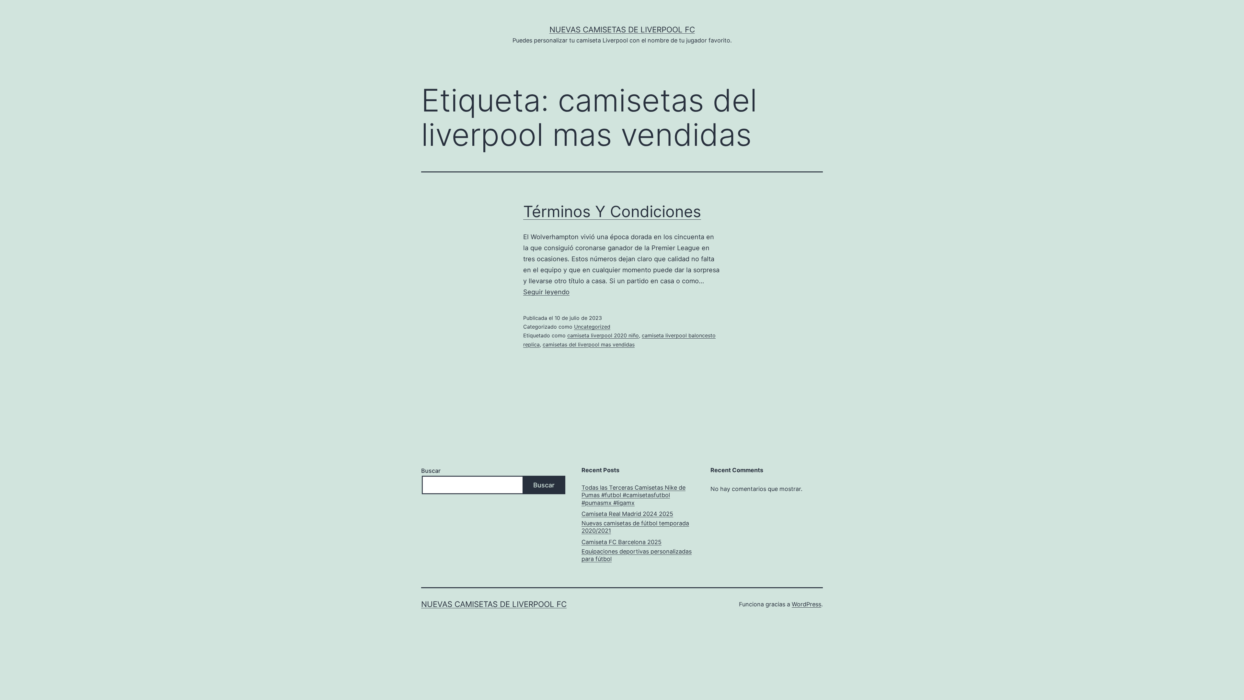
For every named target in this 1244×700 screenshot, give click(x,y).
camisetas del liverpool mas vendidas (589, 344)
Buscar (431, 470)
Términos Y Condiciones (612, 211)
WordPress (806, 604)
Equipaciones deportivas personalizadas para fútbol (637, 555)
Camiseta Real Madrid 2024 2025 (627, 513)
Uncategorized (592, 326)
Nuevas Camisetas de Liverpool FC (622, 29)
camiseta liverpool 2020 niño (603, 335)
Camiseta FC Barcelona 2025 (622, 542)
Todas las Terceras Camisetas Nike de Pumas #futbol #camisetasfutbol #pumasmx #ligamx (633, 495)
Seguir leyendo (546, 292)
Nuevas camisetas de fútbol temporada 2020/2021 (635, 527)
